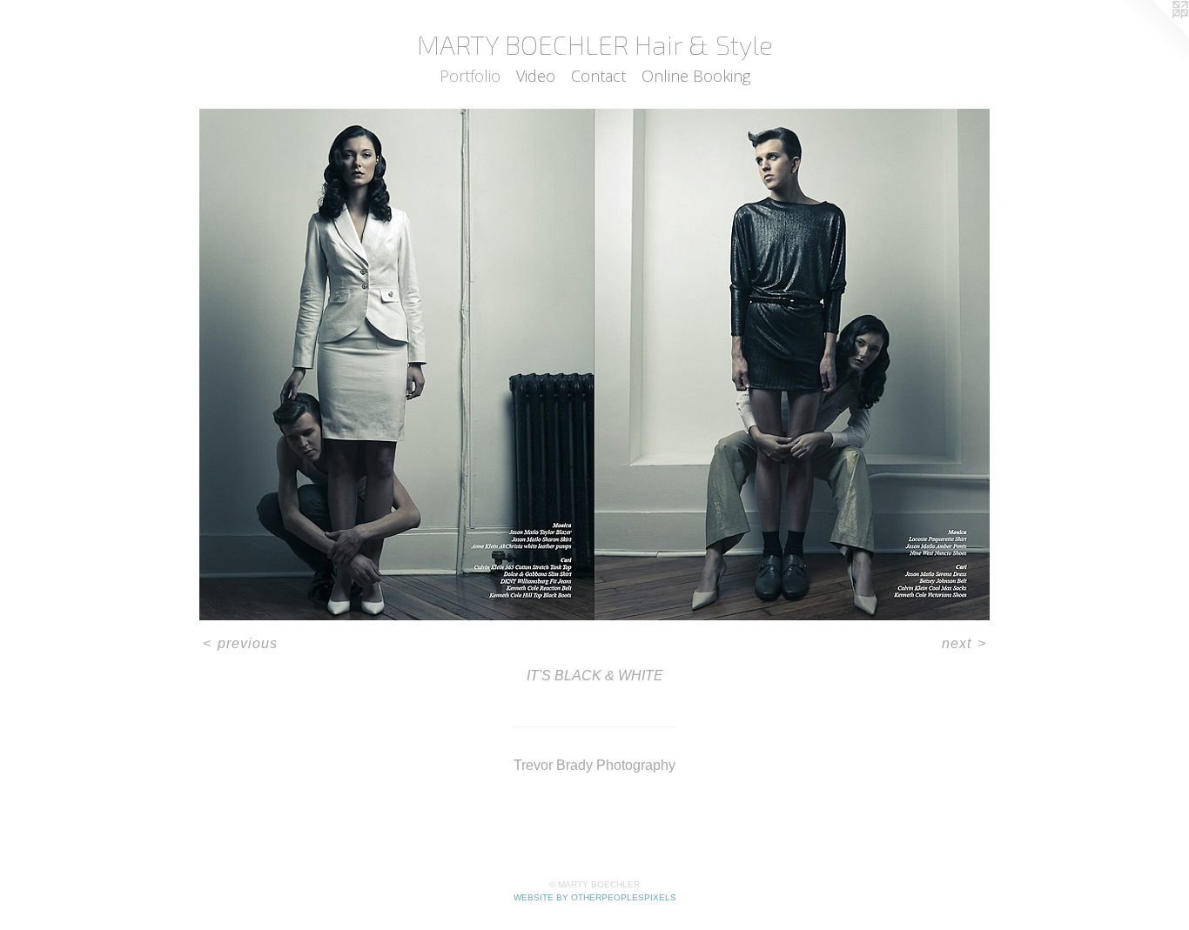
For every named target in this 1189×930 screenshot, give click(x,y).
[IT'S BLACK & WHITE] (594, 364)
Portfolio (470, 75)
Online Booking (696, 75)
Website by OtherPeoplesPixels (595, 897)
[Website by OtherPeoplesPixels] (1154, 35)
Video (535, 75)
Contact (598, 75)
